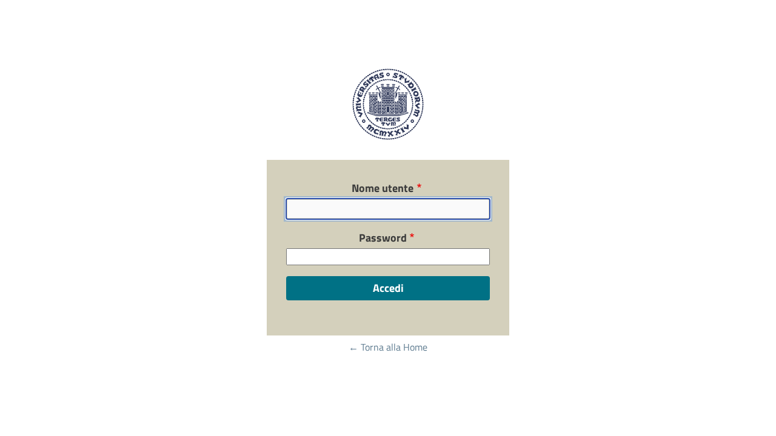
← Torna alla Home (388, 347)
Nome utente (382, 188)
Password (383, 238)
